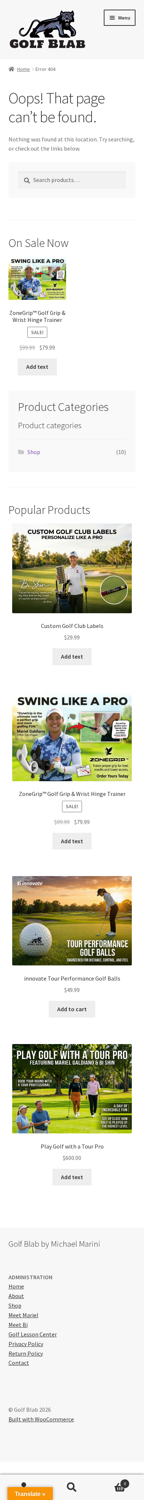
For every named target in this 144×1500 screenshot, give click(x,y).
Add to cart (72, 1009)
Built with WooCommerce (41, 1419)
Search (72, 1487)
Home (23, 69)
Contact (18, 1362)
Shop (33, 452)
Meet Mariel (23, 1315)
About (16, 1296)
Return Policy (25, 1353)
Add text (37, 366)
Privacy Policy (25, 1344)
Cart (111, 1481)
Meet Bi (18, 1324)
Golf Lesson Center (32, 1334)
